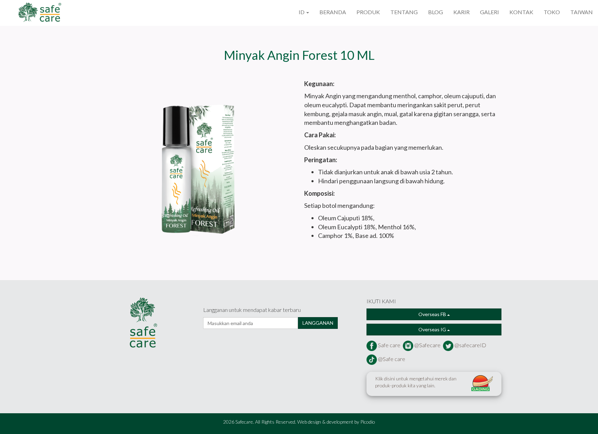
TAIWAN (581, 12)
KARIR (461, 12)
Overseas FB (432, 314)
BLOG (435, 12)
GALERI (489, 12)
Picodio (367, 422)
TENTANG (404, 12)
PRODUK (368, 12)
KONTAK (521, 12)
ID (302, 12)
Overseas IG (432, 329)
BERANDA (332, 12)
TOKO (552, 12)
